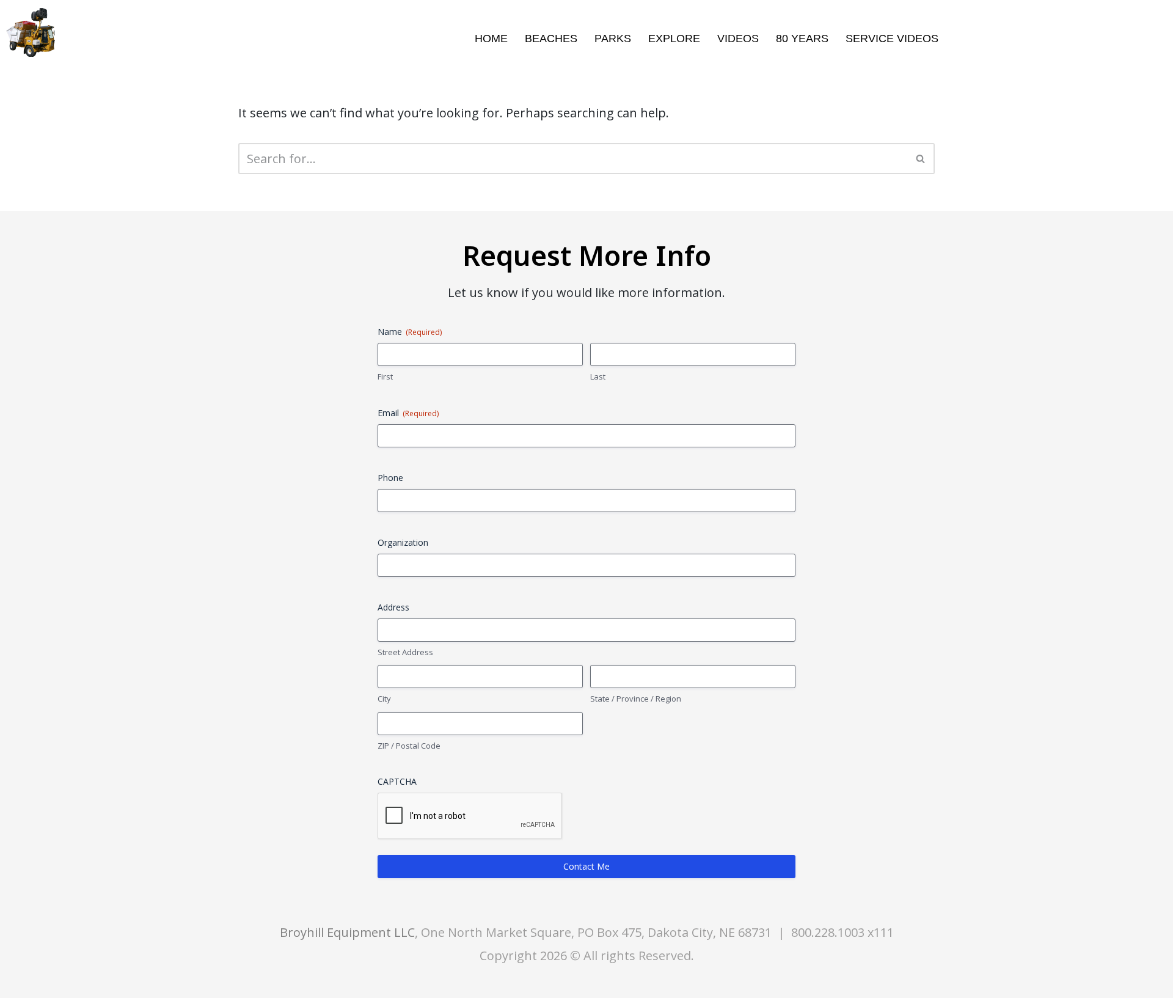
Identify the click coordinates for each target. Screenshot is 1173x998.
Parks (612, 38)
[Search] (921, 158)
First (385, 376)
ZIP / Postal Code (409, 745)
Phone (390, 477)
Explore (674, 38)
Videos (738, 38)
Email (408, 413)
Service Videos (892, 38)
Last (597, 376)
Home (491, 38)
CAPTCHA (397, 781)
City (384, 698)
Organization (403, 542)
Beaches (551, 38)
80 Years (802, 38)
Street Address (405, 652)
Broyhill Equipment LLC (347, 932)
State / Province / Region (635, 698)
